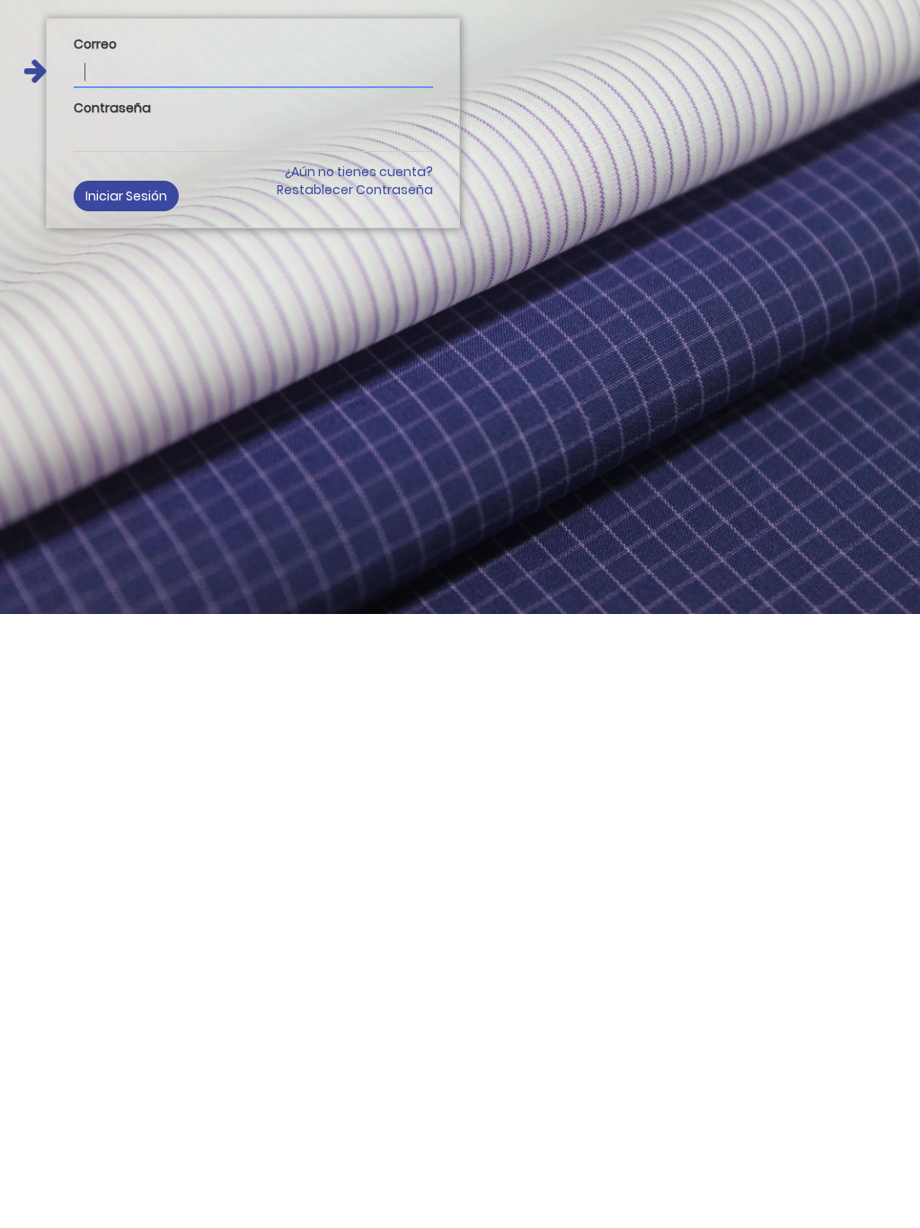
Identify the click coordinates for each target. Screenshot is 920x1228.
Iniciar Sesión (126, 196)
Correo (95, 44)
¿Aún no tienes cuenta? (359, 172)
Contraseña (112, 108)
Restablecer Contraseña (355, 190)
